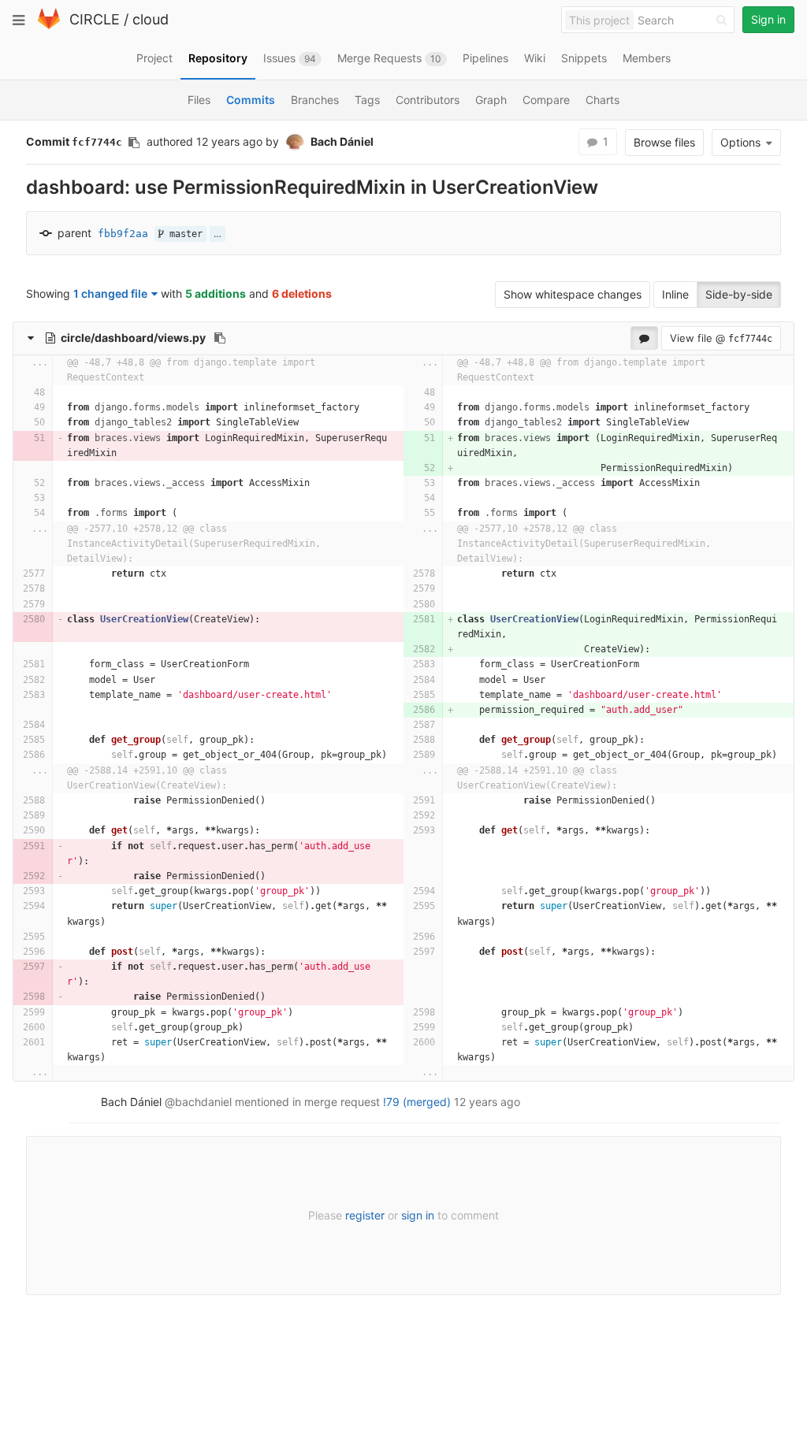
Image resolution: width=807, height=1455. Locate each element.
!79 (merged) (417, 1101)
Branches (315, 99)
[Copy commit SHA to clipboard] (134, 142)
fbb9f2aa (123, 233)
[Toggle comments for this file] (644, 338)
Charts (602, 99)
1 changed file (110, 293)
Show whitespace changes (573, 294)
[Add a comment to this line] (14, 393)
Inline (675, 294)
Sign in (768, 19)
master (183, 233)
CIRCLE (94, 19)
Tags (367, 99)
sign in (417, 1215)
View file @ (721, 338)
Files (199, 99)
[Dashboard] (49, 25)
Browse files (664, 142)
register (365, 1215)
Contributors (427, 99)
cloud (150, 19)
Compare (546, 99)
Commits (250, 99)
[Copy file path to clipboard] (219, 338)
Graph (491, 99)
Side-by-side (738, 294)
